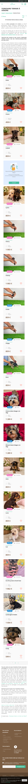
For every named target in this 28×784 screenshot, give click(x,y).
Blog (4, 751)
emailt (17, 752)
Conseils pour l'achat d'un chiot (7, 739)
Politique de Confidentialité (21, 776)
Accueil (3, 13)
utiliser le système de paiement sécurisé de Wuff (14, 682)
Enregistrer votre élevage (18, 734)
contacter (14, 34)
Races (4, 735)
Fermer (24, 780)
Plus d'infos (8, 782)
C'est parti (14, 182)
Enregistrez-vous (20, 766)
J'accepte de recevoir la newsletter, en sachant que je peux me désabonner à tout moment (14, 763)
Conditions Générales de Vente (14, 776)
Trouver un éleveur (7, 737)
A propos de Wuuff (7, 749)
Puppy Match (5, 742)
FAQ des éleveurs (18, 736)
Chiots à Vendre (9, 13)
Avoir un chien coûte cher (7, 705)
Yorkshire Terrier (9, 78)
